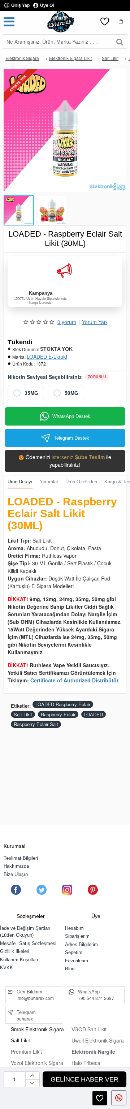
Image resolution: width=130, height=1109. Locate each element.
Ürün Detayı (20, 481)
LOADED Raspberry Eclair (62, 704)
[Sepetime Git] (121, 22)
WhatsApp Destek (71, 416)
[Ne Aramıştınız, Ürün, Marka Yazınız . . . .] (120, 41)
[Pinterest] (93, 890)
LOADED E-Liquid (47, 356)
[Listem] (105, 22)
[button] (7, 208)
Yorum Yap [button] (94, 321)
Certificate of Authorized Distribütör (74, 680)
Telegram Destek (71, 438)
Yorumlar (49, 481)
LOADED (93, 714)
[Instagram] (67, 890)
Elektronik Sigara (22, 58)
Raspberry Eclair (58, 714)
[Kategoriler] (9, 22)
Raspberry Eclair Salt (36, 724)
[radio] (26, 393)
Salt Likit (110, 58)
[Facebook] (16, 890)
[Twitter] (41, 890)
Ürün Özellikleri (81, 481)
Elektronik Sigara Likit (70, 58)
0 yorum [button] (66, 321)
